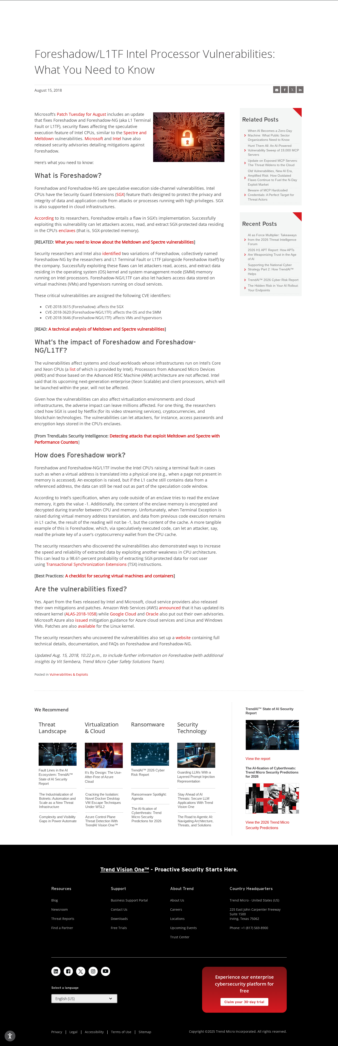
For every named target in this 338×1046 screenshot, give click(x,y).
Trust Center (179, 937)
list (72, 369)
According (44, 218)
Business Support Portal (129, 900)
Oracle (152, 614)
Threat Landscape (52, 727)
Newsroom (59, 909)
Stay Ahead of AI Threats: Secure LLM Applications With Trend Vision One (195, 800)
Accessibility (94, 1032)
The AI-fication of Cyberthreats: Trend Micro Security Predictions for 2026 (146, 815)
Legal (73, 1032)
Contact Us (119, 909)
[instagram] (93, 971)
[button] (84, 998)
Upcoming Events (183, 928)
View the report (258, 757)
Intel (117, 138)
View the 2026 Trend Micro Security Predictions (267, 824)
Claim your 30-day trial (242, 1001)
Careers (176, 909)
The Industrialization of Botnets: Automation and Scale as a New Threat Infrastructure (57, 800)
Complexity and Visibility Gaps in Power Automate (58, 819)
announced (170, 607)
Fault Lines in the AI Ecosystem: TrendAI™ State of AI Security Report (56, 769)
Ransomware (147, 724)
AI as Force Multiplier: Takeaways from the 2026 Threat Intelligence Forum (270, 239)
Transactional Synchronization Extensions (86, 564)
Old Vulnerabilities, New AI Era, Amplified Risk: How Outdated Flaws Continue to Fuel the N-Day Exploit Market (270, 177)
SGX (120, 194)
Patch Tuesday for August (81, 114)
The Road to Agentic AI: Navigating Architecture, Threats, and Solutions (195, 821)
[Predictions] (272, 797)
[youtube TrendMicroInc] (105, 971)
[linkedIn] (300, 89)
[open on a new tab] (80, 971)
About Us (177, 900)
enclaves (67, 230)
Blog (54, 900)
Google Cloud (123, 614)
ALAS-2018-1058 (81, 614)
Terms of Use (121, 1032)
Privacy (56, 1032)
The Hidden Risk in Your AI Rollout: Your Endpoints (271, 287)
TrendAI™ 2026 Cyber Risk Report (273, 280)
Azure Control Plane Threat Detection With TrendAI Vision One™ (101, 821)
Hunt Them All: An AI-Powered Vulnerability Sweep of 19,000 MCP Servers (271, 150)
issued (81, 620)
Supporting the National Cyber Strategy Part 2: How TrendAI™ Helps (269, 269)
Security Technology (191, 727)
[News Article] (276, 89)
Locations (177, 918)
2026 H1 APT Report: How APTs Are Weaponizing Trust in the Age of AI (270, 254)
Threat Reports (62, 918)
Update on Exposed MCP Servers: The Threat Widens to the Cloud (271, 163)
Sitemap (145, 1032)
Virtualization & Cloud (102, 727)
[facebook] (284, 89)
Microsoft (94, 138)
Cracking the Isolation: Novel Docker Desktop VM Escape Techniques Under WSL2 (103, 800)
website (183, 637)
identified (111, 253)
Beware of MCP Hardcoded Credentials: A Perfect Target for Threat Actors (269, 194)
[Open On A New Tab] (292, 89)
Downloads (119, 918)
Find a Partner (62, 928)
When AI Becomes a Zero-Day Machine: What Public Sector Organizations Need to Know (268, 135)
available (86, 626)
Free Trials (119, 928)
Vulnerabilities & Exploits (69, 674)
